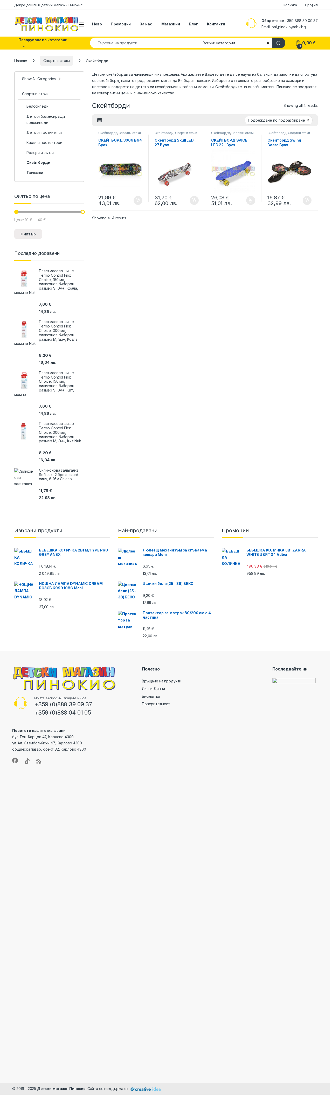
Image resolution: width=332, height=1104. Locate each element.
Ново (97, 24)
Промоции (121, 24)
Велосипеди (37, 106)
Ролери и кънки (40, 152)
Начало (20, 60)
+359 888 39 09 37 (301, 20)
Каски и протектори (44, 142)
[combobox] (145, 43)
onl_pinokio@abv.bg (289, 27)
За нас (146, 24)
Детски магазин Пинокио (61, 1088)
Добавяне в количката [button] (133, 200)
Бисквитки (151, 696)
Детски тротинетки (44, 132)
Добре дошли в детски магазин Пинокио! (48, 5)
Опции (249, 200)
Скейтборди (107, 133)
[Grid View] (99, 120)
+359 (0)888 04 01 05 (62, 712)
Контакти (216, 24)
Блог (193, 24)
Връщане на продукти (161, 681)
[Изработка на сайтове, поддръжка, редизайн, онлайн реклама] (145, 1088)
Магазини (170, 24)
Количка (290, 5)
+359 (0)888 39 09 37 (63, 704)
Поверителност (156, 704)
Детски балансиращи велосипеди (45, 119)
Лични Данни (153, 688)
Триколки (34, 172)
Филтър (28, 234)
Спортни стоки (56, 60)
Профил (311, 5)
